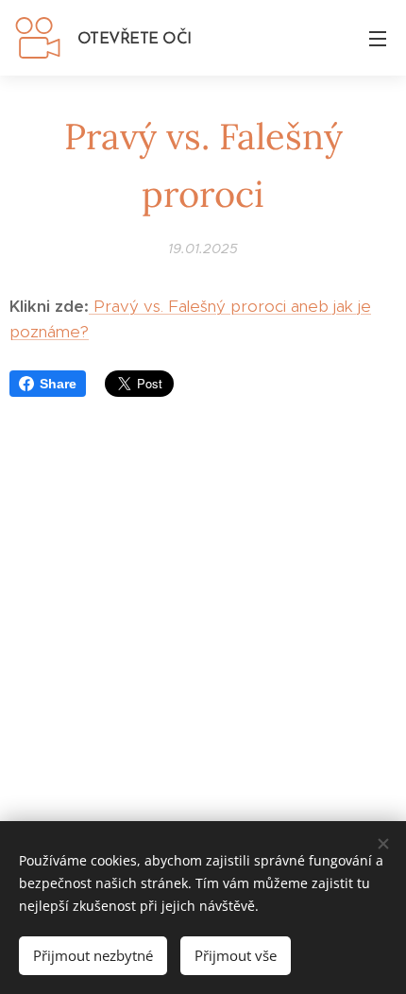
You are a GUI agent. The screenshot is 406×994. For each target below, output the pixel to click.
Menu (378, 38)
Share (58, 383)
